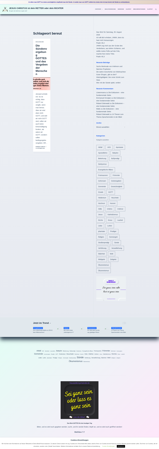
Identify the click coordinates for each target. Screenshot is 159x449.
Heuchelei (115, 198)
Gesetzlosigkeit (116, 186)
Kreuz (110, 220)
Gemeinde (102, 186)
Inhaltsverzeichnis (110, 9)
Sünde (116, 242)
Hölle (100, 209)
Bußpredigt (115, 158)
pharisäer (101, 231)
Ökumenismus (103, 265)
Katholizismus (113, 214)
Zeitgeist (113, 259)
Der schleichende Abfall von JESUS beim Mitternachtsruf (43, 331)
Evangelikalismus (38, 328)
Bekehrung (102, 158)
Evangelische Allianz (105, 170)
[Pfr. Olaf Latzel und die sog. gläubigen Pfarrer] (83, 330)
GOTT (110, 192)
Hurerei (112, 203)
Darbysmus (102, 164)
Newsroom (121, 9)
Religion (101, 237)
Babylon (115, 153)
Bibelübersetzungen (139, 9)
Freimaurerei (103, 175)
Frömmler (116, 175)
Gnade (100, 192)
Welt (111, 254)
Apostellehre (102, 153)
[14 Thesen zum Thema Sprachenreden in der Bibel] (107, 330)
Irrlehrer (120, 209)
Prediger (113, 231)
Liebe (100, 226)
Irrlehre (109, 209)
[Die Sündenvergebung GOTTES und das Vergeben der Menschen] (41, 83)
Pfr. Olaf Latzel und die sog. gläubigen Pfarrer (93, 331)
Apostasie (119, 147)
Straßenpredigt (103, 242)
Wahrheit (101, 254)
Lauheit (120, 220)
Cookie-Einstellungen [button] (108, 446)
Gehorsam (102, 181)
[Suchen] (156, 9)
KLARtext (128, 9)
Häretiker (66, 328)
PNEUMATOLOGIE (116, 328)
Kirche (100, 220)
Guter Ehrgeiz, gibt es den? (106, 74)
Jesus (100, 214)
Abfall (100, 147)
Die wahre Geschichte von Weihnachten (111, 72)
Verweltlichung (116, 248)
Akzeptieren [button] (121, 446)
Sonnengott (113, 237)
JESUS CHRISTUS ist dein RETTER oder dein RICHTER (36, 8)
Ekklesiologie (40, 41)
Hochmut (101, 203)
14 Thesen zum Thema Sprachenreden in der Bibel (118, 331)
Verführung (102, 248)
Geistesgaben (116, 181)
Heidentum (102, 198)
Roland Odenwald (102, 103)
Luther (109, 226)
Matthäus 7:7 (79, 432)
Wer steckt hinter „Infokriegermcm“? (69, 331)
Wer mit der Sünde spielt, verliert (108, 83)
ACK (109, 147)
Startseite (98, 9)
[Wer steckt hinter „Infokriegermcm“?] (59, 330)
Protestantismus (92, 328)
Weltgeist (101, 259)
